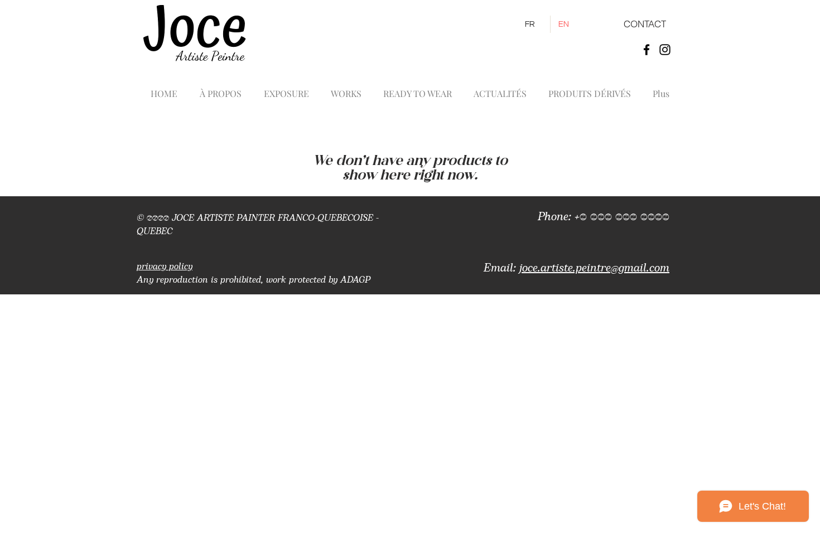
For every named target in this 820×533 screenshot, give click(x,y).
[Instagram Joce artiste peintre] (665, 49)
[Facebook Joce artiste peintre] (646, 49)
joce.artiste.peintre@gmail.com (594, 268)
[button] (346, 88)
